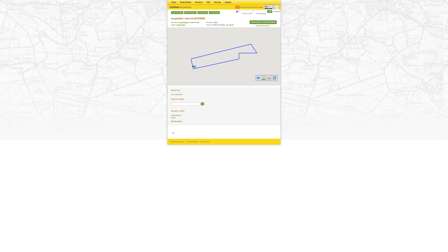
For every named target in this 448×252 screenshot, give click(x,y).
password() (261, 13)
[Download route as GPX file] (263, 77)
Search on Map (177, 12)
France (173, 117)
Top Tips (217, 2)
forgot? (263, 13)
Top (173, 133)
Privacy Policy (204, 141)
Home (173, 2)
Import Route (202, 12)
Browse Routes (190, 12)
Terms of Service (192, 141)
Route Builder (185, 2)
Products (199, 2)
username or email (247, 13)
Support (228, 2)
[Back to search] (258, 77)
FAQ (208, 2)
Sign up (277, 11)
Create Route (214, 12)
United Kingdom (176, 115)
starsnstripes (184, 22)
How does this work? (263, 25)
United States (180, 25)
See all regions (176, 121)
